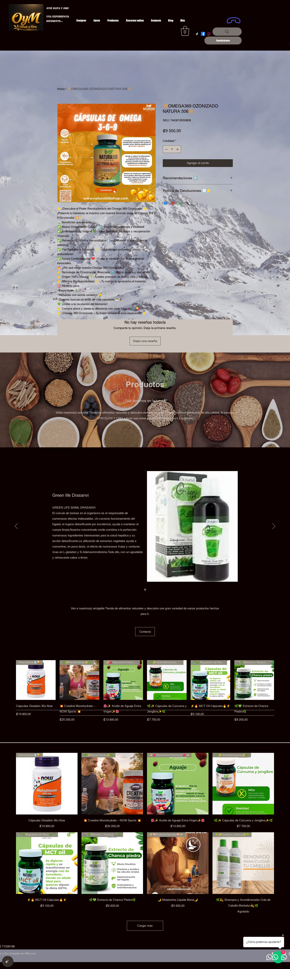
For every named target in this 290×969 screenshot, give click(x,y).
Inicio (61, 89)
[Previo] (16, 526)
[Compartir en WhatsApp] (180, 203)
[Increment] (178, 149)
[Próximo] (273, 526)
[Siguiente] (279, 680)
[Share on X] (187, 203)
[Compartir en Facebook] (165, 203)
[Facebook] (203, 34)
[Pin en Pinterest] (172, 203)
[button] (185, 31)
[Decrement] (166, 149)
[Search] (227, 31)
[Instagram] (209, 34)
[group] (145, 694)
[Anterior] (10, 680)
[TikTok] (197, 34)
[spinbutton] (172, 149)
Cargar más (145, 925)
